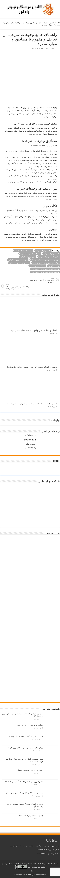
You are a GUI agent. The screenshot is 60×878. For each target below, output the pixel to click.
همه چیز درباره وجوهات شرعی (19, 263)
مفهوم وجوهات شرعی (28, 257)
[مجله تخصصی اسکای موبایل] (30, 671)
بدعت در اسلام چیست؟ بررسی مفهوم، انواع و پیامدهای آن (31, 367)
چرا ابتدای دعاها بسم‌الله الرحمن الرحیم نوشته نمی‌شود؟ (32, 403)
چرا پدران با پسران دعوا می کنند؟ (29, 725)
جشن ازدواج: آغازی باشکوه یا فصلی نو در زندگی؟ (24, 793)
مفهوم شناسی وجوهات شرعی (49, 257)
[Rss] (32, 871)
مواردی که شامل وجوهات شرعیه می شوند (45, 260)
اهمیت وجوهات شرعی (43, 250)
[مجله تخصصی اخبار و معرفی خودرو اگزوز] (30, 628)
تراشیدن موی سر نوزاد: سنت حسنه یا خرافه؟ (18, 286)
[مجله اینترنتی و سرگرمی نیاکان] (30, 567)
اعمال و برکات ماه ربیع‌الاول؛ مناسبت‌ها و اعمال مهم (34, 330)
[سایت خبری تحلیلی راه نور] (30, 585)
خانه (56, 23)
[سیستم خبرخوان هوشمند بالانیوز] (30, 650)
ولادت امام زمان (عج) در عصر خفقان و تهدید (26, 736)
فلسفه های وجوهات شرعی (23, 250)
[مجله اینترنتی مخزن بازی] (30, 546)
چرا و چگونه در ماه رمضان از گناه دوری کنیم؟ (25, 748)
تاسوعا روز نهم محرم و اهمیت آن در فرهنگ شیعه (24, 781)
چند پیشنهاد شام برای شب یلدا (31, 815)
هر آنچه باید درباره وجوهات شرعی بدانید (46, 263)
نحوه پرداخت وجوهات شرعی (18, 260)
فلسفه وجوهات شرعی (51, 253)
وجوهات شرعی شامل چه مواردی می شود (45, 269)
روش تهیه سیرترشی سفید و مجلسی (29, 770)
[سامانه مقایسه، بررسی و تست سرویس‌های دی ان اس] (30, 691)
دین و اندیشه (48, 23)
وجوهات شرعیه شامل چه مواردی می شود (45, 272)
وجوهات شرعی (54, 266)
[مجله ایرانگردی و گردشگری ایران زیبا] (30, 605)
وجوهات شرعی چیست (37, 266)
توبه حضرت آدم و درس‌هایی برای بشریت (40, 280)
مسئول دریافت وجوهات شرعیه (30, 253)
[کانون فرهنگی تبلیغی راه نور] (30, 8)
